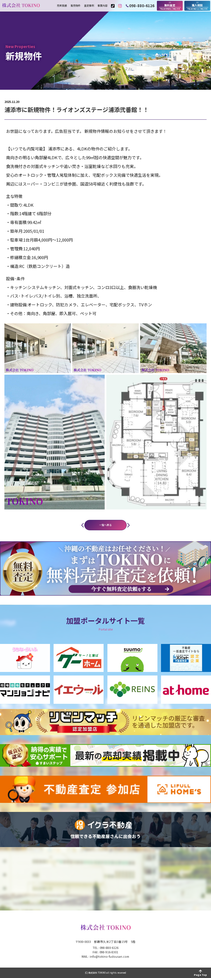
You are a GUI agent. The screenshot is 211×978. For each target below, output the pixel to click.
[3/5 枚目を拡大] (199, 330)
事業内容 (102, 5)
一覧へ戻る (105, 525)
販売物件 (75, 5)
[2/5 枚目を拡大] (131, 330)
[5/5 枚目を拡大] (199, 382)
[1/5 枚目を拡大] (63, 330)
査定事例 (89, 5)
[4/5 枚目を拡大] (97, 382)
